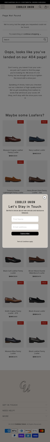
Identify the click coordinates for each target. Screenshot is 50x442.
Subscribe (24, 233)
